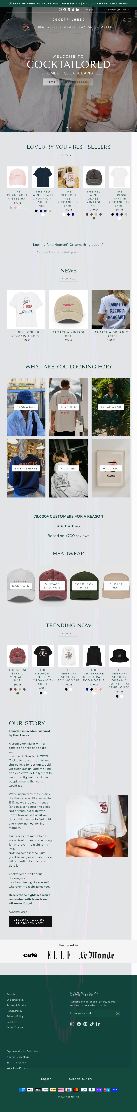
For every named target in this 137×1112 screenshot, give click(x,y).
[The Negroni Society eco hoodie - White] (70, 689)
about (70, 26)
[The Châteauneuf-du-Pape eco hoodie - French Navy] (87, 689)
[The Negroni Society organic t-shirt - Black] (40, 692)
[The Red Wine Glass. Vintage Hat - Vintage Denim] (100, 214)
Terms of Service (16, 1005)
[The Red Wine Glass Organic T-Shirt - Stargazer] (45, 211)
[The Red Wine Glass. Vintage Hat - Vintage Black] (87, 214)
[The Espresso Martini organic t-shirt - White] (119, 218)
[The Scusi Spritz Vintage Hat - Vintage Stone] (19, 689)
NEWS (51, 81)
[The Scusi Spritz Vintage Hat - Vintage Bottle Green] (17, 693)
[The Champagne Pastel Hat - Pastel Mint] (24, 207)
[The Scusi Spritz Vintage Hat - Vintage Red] (15, 689)
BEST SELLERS (77, 81)
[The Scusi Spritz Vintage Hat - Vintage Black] (10, 689)
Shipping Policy (16, 999)
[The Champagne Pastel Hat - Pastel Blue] (10, 207)
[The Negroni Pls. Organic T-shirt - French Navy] (73, 214)
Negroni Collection (18, 1056)
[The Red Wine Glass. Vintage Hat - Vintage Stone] (96, 214)
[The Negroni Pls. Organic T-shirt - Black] (68, 214)
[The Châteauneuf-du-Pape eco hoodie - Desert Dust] (100, 689)
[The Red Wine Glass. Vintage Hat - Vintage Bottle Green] (94, 218)
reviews (82, 535)
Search (11, 994)
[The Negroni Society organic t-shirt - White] (45, 692)
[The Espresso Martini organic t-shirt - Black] (112, 214)
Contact (87, 26)
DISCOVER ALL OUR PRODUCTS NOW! (30, 921)
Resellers (12, 1022)
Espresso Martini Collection (22, 1051)
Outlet (107, 26)
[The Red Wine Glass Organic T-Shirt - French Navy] (40, 211)
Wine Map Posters (17, 1068)
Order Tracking (15, 1027)
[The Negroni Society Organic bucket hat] (117, 696)
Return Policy (14, 1010)
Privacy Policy (15, 1016)
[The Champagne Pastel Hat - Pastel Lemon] (19, 207)
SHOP (28, 26)
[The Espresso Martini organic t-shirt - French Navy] (117, 214)
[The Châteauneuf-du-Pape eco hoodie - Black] (91, 689)
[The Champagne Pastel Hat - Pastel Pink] (15, 207)
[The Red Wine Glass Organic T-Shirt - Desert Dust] (49, 211)
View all (68, 155)
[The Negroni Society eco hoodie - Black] (66, 689)
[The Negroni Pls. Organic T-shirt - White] (63, 214)
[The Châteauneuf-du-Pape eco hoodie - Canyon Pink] (96, 689)
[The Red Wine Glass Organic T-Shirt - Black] (36, 211)
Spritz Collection (16, 1062)
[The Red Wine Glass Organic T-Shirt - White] (43, 214)
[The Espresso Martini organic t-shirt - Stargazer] (121, 214)
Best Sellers (50, 26)
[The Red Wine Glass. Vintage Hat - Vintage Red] (91, 214)
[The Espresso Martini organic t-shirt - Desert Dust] (126, 214)
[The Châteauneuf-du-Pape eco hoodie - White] (94, 693)
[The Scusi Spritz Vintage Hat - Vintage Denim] (24, 689)
